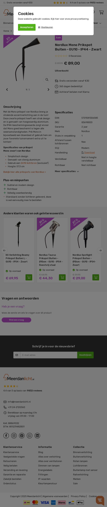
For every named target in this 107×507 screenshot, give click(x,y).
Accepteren (26, 27)
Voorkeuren (47, 27)
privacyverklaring (79, 19)
